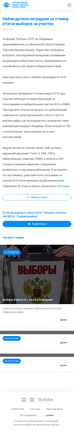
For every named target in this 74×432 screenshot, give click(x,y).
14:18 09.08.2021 (11, 252)
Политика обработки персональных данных (36, 424)
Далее (63, 319)
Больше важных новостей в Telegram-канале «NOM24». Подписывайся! (34, 214)
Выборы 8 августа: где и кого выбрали (28, 299)
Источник (63, 186)
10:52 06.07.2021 (11, 338)
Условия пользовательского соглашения (36, 421)
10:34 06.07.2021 (11, 361)
